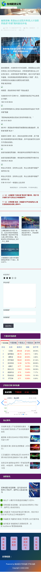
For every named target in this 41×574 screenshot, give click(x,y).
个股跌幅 (13, 342)
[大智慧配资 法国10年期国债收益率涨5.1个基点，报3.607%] (10, 249)
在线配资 (36, 543)
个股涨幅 (4, 343)
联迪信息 (11, 375)
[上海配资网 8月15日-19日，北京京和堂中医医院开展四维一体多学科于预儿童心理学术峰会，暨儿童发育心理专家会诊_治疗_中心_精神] (10, 222)
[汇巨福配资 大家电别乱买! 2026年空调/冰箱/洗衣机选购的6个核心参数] (35, 456)
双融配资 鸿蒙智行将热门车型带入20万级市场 (21, 519)
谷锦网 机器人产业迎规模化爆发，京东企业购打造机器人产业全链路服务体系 (15, 429)
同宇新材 (11, 360)
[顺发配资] (11, 4)
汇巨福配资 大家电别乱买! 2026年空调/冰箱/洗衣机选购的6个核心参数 (15, 456)
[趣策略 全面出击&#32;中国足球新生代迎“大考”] (35, 438)
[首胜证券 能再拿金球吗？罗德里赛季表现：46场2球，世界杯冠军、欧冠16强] (35, 465)
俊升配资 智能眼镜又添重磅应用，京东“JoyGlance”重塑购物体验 (16, 524)
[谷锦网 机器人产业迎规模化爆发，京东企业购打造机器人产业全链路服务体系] (35, 429)
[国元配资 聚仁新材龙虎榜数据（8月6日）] (35, 447)
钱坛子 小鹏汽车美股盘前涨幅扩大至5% (18, 500)
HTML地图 (31, 564)
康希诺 (10, 357)
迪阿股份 (11, 354)
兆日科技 (11, 363)
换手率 (37, 342)
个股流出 (29, 342)
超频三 (10, 366)
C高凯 (11, 351)
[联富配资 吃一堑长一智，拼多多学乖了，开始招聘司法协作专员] (30, 222)
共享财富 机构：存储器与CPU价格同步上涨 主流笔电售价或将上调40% (20, 203)
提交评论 (8, 326)
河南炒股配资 (14, 542)
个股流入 (21, 342)
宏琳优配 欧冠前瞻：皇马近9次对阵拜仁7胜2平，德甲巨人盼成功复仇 (14, 489)
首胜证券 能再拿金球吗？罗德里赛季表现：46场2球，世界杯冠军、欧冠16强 (15, 465)
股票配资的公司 (26, 543)
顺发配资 (3, 543)
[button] (2, 402)
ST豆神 (10, 378)
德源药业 (11, 372)
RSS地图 (24, 564)
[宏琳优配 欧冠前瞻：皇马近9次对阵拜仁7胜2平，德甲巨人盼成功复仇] (34, 489)
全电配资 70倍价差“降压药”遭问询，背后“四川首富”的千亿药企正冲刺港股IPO (20, 196)
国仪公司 (11, 369)
